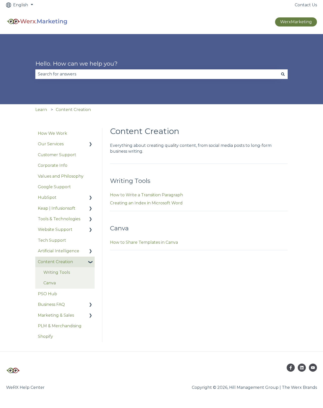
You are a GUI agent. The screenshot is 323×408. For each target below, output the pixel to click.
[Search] (283, 74)
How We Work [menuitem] (52, 133)
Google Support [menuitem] (54, 186)
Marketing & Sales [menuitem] (56, 315)
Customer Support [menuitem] (57, 154)
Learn (41, 109)
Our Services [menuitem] (51, 144)
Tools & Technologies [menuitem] (59, 218)
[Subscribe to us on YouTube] (313, 368)
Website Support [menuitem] (55, 229)
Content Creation (73, 109)
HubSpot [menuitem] (47, 197)
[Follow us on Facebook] (291, 368)
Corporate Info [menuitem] (52, 165)
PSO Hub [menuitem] (47, 293)
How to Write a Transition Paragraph (146, 195)
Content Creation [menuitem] (55, 261)
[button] (91, 144)
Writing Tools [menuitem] (56, 272)
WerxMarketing (296, 21)
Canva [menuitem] (49, 283)
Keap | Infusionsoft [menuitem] (56, 208)
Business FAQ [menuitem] (51, 304)
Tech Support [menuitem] (52, 240)
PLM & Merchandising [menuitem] (60, 325)
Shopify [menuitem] (45, 336)
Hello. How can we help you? (76, 63)
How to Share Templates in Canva (144, 242)
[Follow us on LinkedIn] (302, 368)
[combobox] (156, 74)
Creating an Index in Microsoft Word (146, 203)
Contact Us (306, 5)
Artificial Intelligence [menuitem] (58, 251)
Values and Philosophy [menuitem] (61, 176)
